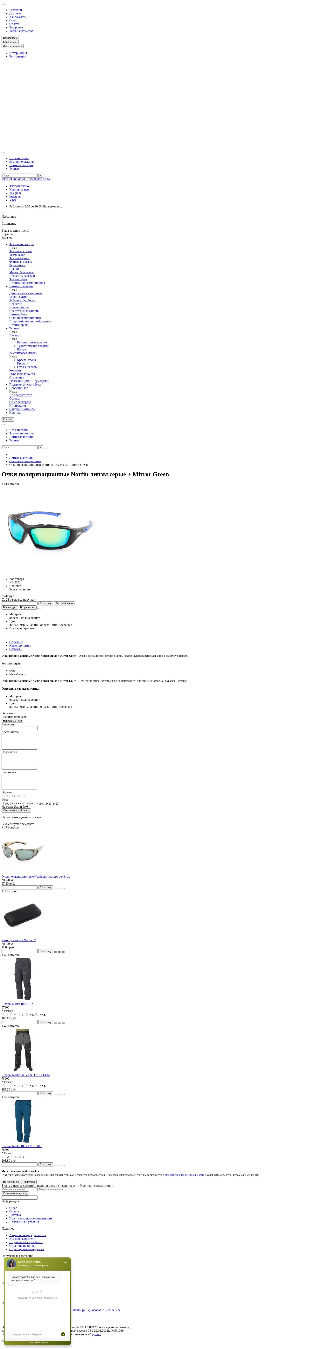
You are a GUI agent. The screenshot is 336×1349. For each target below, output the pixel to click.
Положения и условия (24, 1222)
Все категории (19, 158)
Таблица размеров (21, 31)
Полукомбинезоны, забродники (30, 321)
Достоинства (10, 732)
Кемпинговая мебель (23, 353)
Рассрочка (16, 27)
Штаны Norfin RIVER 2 (17, 1004)
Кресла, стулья (26, 360)
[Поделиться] (38, 608)
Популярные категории (17, 1255)
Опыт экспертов (20, 402)
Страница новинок (22, 1245)
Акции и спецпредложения (27, 1235)
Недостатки (9, 752)
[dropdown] (3, 4)
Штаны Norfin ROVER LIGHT (22, 1146)
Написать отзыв (12, 720)
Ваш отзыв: (9, 772)
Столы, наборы (27, 367)
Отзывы (15, 649)
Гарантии (15, 9)
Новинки (15, 412)
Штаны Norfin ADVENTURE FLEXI (26, 1075)
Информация (10, 1201)
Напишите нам (19, 189)
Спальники (16, 377)
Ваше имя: (8, 724)
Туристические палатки (33, 346)
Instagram (15, 196)
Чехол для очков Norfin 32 (19, 940)
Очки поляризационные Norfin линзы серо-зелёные (36, 876)
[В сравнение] (63, 888)
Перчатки (15, 303)
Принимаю (29, 1181)
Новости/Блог (18, 388)
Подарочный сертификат (26, 384)
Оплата (14, 24)
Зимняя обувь (18, 279)
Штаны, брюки (19, 324)
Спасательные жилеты (24, 310)
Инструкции (17, 405)
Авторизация (18, 53)
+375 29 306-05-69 (14, 179)
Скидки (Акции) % (22, 409)
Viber (12, 200)
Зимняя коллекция (21, 161)
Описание (16, 642)
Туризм (14, 168)
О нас (13, 20)
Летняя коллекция (21, 165)
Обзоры (14, 398)
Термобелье (17, 254)
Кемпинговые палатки (32, 342)
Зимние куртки (19, 258)
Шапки (14, 268)
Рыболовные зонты (22, 374)
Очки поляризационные (25, 317)
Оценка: (7, 792)
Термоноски (17, 265)
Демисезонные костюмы (25, 293)
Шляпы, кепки (19, 307)
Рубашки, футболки (22, 300)
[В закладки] (59, 888)
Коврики (15, 370)
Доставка (15, 13)
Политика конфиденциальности (30, 1218)
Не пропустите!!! (20, 395)
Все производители (22, 1238)
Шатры (22, 349)
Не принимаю (11, 1181)
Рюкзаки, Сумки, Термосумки (29, 381)
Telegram (15, 193)
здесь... (96, 1334)
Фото (5, 799)
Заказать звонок (19, 186)
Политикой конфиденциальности (184, 1174)
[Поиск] (45, 176)
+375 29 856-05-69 (38, 179)
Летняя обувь (18, 314)
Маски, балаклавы (21, 272)
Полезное (8, 1228)
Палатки (15, 335)
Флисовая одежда (20, 261)
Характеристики (20, 645)
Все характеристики (22, 628)
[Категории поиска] (3, 152)
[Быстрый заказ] (55, 888)
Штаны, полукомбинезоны (27, 282)
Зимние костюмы (20, 251)
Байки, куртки (18, 296)
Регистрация (17, 56)
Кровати (22, 363)
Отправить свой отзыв (16, 810)
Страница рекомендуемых (26, 1249)
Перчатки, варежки (22, 275)
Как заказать (17, 17)
